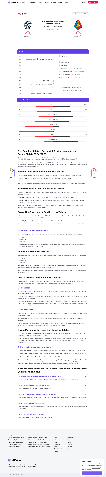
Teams (47, 2)
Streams (53, 2)
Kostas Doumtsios (31, 59)
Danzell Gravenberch (46, 59)
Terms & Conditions (59, 449)
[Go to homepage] (13, 2)
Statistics (32, 2)
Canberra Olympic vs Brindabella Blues (37, 437)
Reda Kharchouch (66, 71)
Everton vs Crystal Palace (14, 440)
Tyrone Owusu (77, 87)
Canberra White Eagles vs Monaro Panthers (39, 444)
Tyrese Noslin (65, 56)
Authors (56, 440)
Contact (56, 442)
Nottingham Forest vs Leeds (15, 444)
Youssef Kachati (66, 90)
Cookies (56, 446)
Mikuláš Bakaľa (47, 81)
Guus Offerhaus (65, 68)
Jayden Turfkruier (66, 78)
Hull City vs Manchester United (16, 437)
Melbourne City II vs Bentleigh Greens (37, 440)
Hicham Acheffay (47, 84)
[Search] (78, 2)
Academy (60, 2)
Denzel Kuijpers (48, 93)
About (55, 437)
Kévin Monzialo (34, 84)
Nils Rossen (64, 65)
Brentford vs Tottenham (14, 446)
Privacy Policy (57, 444)
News (66, 2)
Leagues (40, 2)
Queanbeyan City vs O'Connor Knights (37, 442)
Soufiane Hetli (79, 71)
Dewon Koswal (65, 62)
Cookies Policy (96, 468)
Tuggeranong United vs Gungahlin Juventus (39, 446)
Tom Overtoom (65, 74)
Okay (92, 473)
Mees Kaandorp (80, 78)
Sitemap (56, 451)
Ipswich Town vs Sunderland (15, 442)
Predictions (22, 2)
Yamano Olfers (65, 87)
